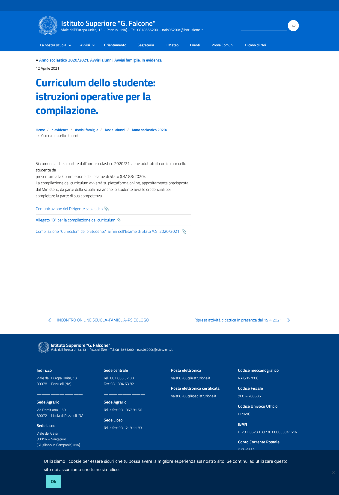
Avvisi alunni (101, 60)
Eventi (195, 45)
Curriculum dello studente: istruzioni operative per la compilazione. (95, 96)
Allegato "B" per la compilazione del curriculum (75, 220)
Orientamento (115, 45)
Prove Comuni (223, 45)
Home (40, 130)
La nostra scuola (53, 45)
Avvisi (85, 45)
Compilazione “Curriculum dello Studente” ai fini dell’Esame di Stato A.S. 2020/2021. (108, 231)
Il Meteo (172, 45)
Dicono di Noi (255, 45)
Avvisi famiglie (127, 60)
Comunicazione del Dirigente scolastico (69, 209)
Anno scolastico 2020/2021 (63, 60)
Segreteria (146, 45)
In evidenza (152, 60)
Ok (53, 481)
